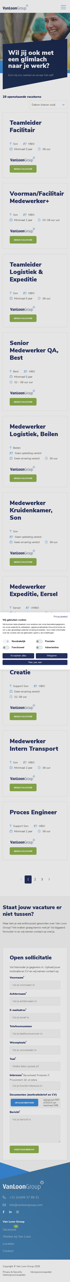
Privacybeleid (60, 616)
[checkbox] (6, 641)
